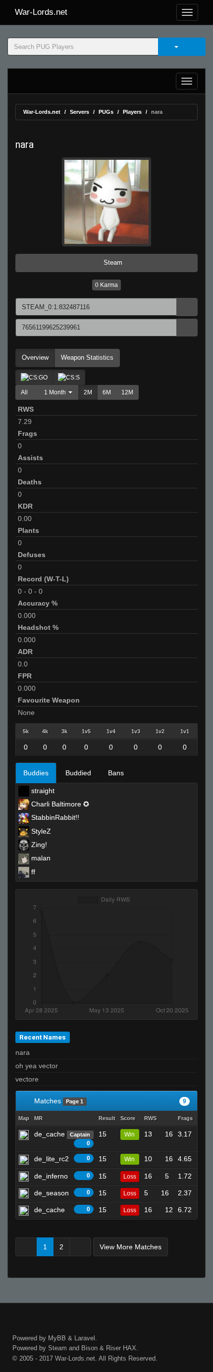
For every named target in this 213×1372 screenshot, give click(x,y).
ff (32, 872)
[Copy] (187, 307)
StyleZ (40, 831)
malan (40, 858)
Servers (79, 112)
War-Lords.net (41, 12)
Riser (113, 1348)
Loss (129, 1176)
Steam (112, 262)
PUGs (106, 112)
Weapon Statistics (87, 357)
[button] (55, 392)
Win (129, 1134)
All (24, 392)
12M (127, 392)
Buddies (36, 773)
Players (132, 112)
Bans (116, 773)
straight (41, 791)
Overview (35, 357)
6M (107, 392)
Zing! (38, 845)
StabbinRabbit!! (54, 817)
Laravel (84, 1338)
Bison (89, 1348)
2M (88, 392)
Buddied (78, 773)
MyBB (57, 1338)
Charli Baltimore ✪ (59, 804)
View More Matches (130, 1247)
